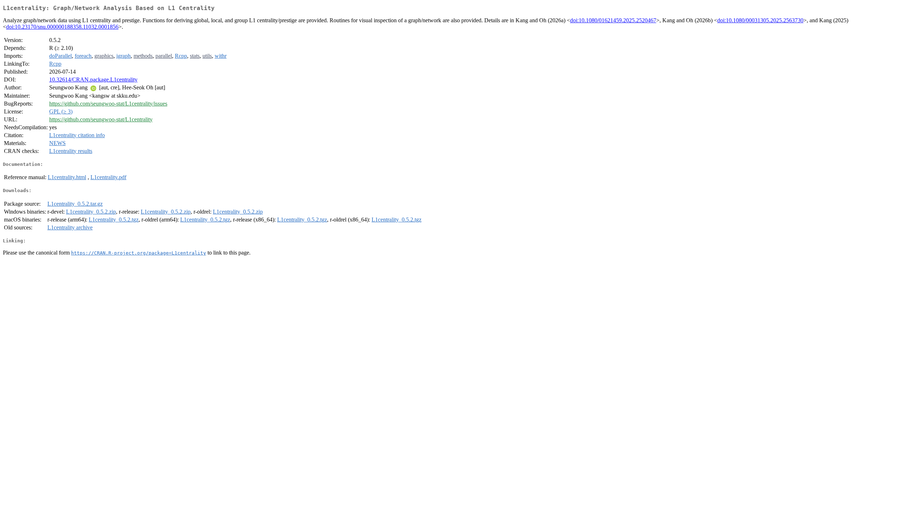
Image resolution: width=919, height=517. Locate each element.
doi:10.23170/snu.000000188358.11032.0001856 (62, 27)
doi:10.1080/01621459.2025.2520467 (613, 20)
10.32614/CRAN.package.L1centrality (93, 79)
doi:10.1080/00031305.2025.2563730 (760, 20)
